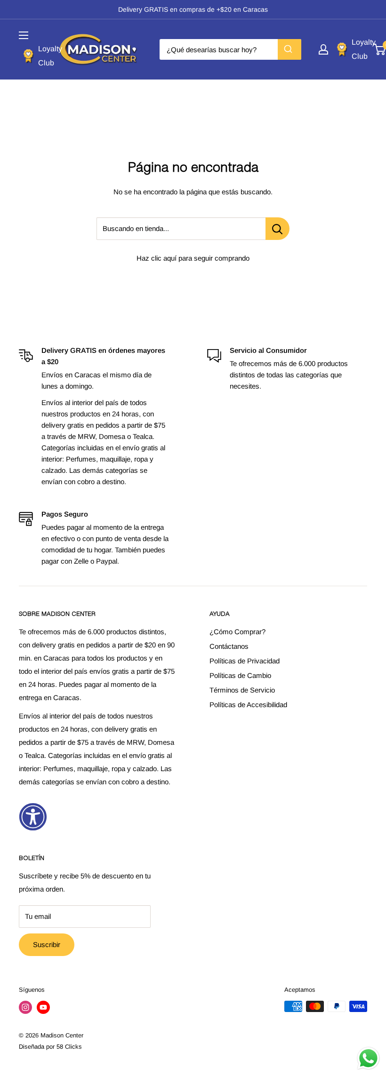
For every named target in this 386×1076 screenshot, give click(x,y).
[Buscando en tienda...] (277, 228)
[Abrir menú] (23, 35)
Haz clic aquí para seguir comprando (193, 258)
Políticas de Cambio (240, 675)
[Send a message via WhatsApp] (368, 1058)
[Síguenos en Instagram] (25, 1007)
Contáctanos (229, 646)
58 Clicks (69, 1046)
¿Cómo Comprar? (237, 632)
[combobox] (230, 49)
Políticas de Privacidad (244, 661)
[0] (380, 49)
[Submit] (289, 49)
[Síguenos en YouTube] (43, 1007)
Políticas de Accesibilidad (248, 705)
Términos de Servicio (242, 690)
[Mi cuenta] (323, 49)
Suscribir (46, 944)
